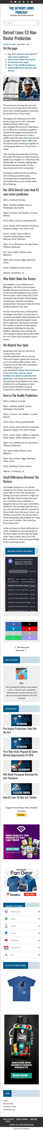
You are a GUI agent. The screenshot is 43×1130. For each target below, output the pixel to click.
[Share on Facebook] (13, 624)
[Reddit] (32, 1)
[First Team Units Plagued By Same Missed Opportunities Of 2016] (21, 747)
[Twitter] (11, 1)
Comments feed (9, 1106)
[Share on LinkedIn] (13, 628)
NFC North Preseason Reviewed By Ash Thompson (20, 776)
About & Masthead (8, 1119)
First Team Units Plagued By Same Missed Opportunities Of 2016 (20, 753)
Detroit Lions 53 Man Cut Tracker (20, 797)
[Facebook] (28, 1)
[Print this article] (29, 633)
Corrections (33, 1119)
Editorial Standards (22, 1119)
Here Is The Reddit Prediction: (22, 65)
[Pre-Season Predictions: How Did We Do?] (21, 724)
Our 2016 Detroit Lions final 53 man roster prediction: (22, 55)
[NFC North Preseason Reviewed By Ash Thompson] (21, 770)
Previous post (23, 647)
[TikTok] (19, 1)
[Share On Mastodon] (29, 638)
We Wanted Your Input (18, 62)
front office (27, 140)
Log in (5, 1100)
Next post (20, 650)
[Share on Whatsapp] (13, 638)
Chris (14, 44)
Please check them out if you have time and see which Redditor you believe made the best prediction (21, 374)
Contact (8, 1121)
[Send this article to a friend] (13, 633)
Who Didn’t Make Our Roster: (22, 59)
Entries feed (8, 1103)
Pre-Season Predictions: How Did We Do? (19, 730)
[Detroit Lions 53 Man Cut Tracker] (21, 793)
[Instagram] (23, 1)
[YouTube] (15, 1)
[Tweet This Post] (29, 624)
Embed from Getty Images (11, 76)
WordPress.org (9, 1109)
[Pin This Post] (29, 628)
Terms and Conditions (21, 1128)
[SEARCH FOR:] (21, 22)
